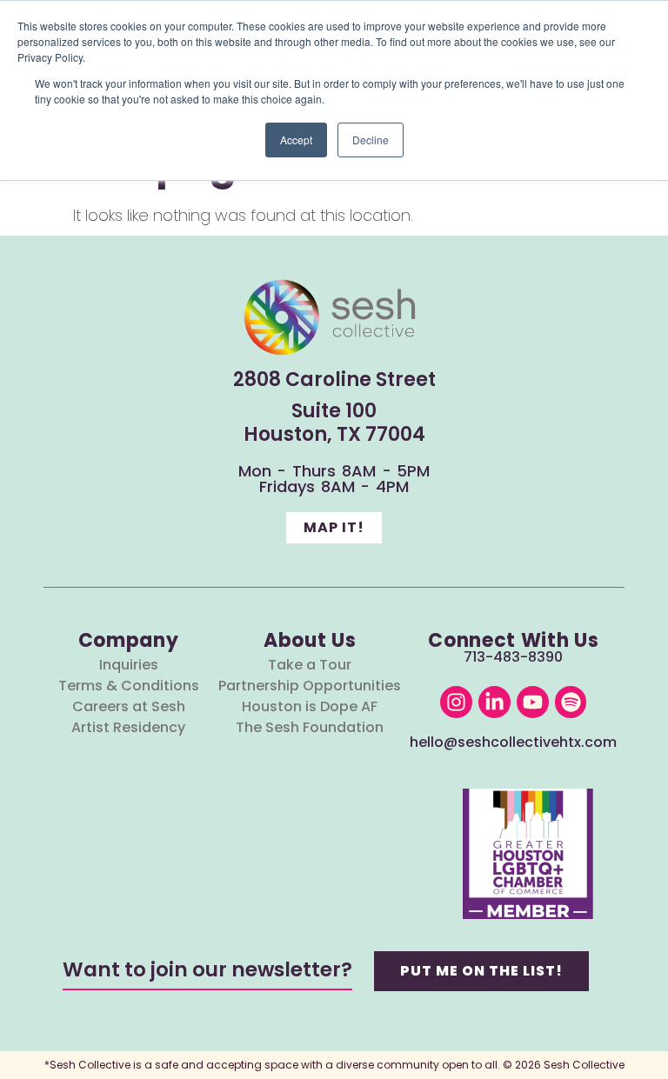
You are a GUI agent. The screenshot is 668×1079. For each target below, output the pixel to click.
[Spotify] (571, 702)
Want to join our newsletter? (207, 969)
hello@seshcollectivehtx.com (513, 742)
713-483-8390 (513, 657)
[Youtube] (533, 702)
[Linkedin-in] (494, 702)
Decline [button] (370, 139)
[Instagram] (456, 702)
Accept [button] (296, 139)
